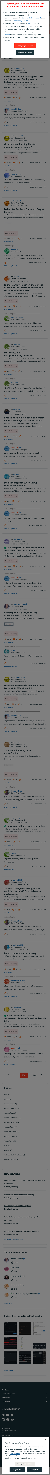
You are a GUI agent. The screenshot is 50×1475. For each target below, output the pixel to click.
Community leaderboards (32, 18)
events (30, 23)
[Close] (45, 1439)
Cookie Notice (15, 1454)
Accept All (34, 1470)
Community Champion (21, 21)
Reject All (17, 1470)
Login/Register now (25, 46)
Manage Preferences (25, 1464)
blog (37, 32)
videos (7, 35)
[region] (25, 1455)
